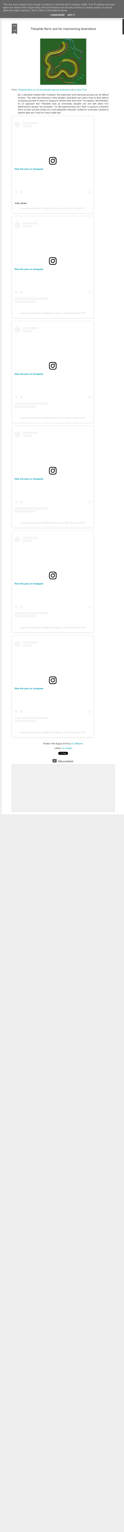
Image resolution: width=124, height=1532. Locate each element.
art (63, 748)
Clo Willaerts (77, 743)
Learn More (57, 14)
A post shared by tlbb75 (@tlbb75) (36, 313)
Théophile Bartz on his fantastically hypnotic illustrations (44, 89)
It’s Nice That (80, 89)
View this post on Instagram (28, 168)
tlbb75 (40, 208)
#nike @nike (21, 203)
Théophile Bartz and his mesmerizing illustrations (63, 28)
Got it (71, 14)
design (69, 748)
